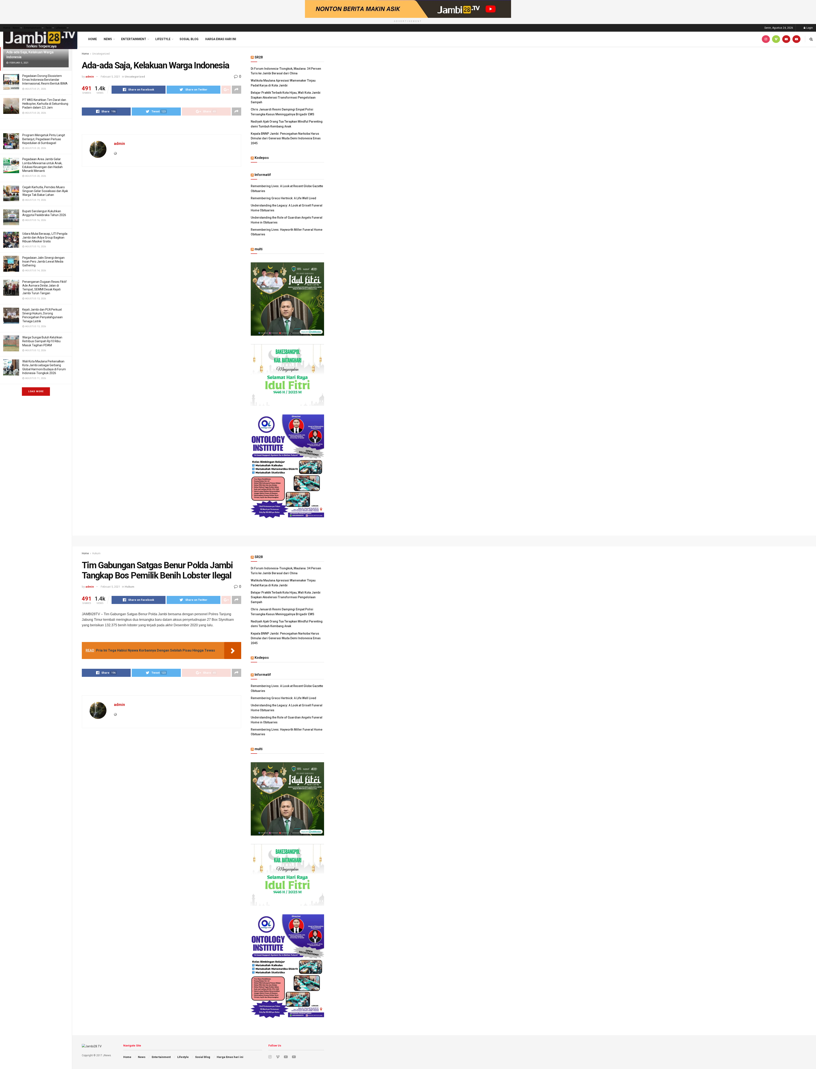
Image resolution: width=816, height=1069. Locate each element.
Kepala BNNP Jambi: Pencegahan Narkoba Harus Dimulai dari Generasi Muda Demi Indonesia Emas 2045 (286, 138)
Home (6, 27)
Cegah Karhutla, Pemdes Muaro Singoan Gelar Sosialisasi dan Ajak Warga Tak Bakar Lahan (45, 191)
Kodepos (262, 158)
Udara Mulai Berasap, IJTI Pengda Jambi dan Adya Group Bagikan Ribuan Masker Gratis (44, 237)
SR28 (259, 57)
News (16, 27)
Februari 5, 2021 (110, 76)
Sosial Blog (189, 39)
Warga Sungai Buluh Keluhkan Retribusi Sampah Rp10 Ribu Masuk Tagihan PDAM (42, 341)
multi (258, 249)
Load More (36, 391)
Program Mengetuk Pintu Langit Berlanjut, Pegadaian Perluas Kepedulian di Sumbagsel (43, 138)
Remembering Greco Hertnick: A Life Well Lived (283, 198)
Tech (48, 27)
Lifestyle (61, 27)
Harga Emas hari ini (220, 39)
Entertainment (32, 27)
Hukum (96, 553)
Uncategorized (101, 53)
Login (809, 27)
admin (89, 76)
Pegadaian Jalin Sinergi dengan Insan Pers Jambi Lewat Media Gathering (43, 261)
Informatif (263, 175)
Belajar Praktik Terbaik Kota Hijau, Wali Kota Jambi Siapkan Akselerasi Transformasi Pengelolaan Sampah (285, 97)
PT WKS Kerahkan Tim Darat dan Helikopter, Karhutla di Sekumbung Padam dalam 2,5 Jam (45, 103)
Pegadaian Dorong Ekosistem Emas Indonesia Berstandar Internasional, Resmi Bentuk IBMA (45, 79)
